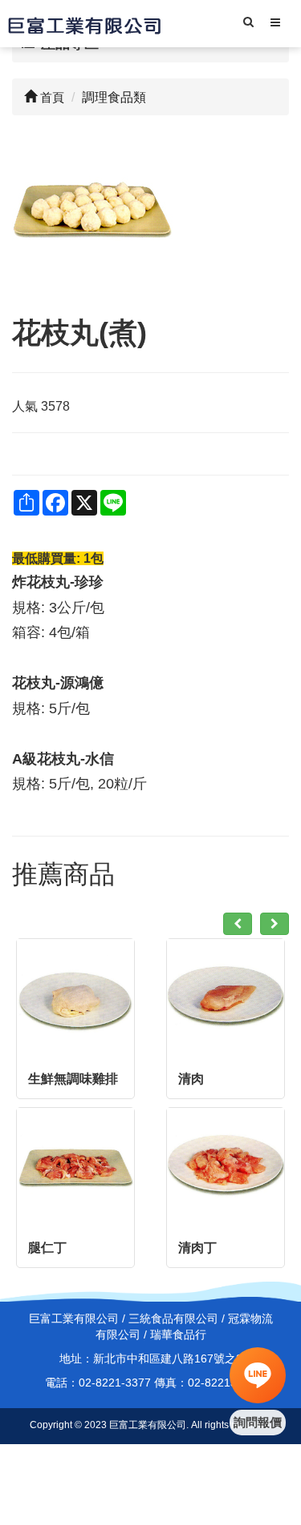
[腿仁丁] (75, 1166)
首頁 (50, 97)
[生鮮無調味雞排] (75, 997)
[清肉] (225, 997)
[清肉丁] (225, 1166)
